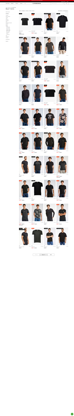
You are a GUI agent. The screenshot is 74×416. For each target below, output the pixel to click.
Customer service (63, 1)
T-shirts (11, 7)
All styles (9, 7)
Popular (17, 3)
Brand (67, 1)
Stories (21, 3)
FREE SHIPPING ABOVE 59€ (9, 1)
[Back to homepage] (37, 3)
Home (6, 7)
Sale (25, 3)
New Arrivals (7, 3)
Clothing (12, 3)
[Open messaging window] (72, 414)
